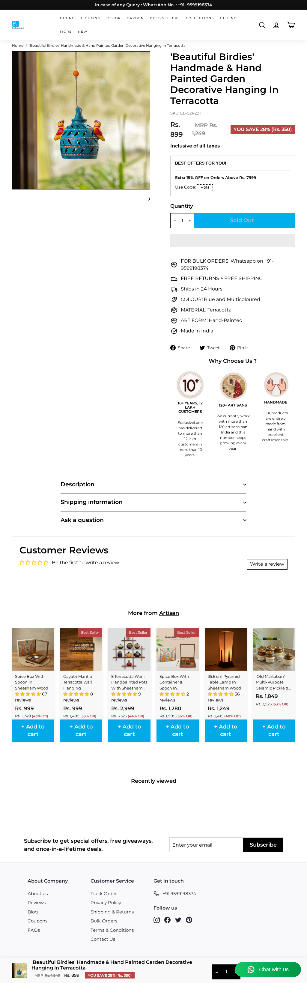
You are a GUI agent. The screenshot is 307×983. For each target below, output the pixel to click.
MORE (66, 32)
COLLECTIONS (200, 18)
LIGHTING (91, 18)
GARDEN (135, 18)
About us (38, 893)
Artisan (169, 613)
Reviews (37, 902)
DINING (67, 18)
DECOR (114, 18)
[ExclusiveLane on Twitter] (178, 919)
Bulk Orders (104, 921)
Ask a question (82, 520)
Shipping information (92, 502)
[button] (232, 240)
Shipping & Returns (112, 912)
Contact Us (103, 939)
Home (17, 45)
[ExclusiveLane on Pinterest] (189, 919)
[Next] (146, 199)
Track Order (104, 893)
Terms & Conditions (112, 930)
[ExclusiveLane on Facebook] (167, 919)
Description (77, 484)
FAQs (34, 930)
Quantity (179, 206)
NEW (83, 32)
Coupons (37, 921)
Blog (33, 912)
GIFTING (228, 18)
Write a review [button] (267, 564)
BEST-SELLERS (165, 18)
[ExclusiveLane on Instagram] (157, 919)
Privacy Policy (106, 902)
